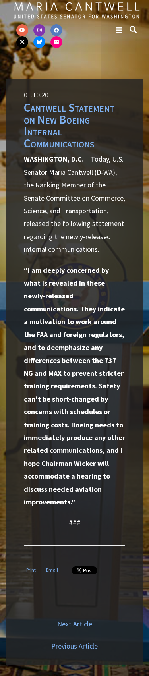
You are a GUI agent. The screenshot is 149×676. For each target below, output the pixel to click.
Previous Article (74, 646)
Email (52, 570)
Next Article (74, 623)
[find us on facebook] (56, 30)
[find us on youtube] (22, 30)
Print (31, 570)
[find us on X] (22, 42)
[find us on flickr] (56, 42)
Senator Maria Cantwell (76, 10)
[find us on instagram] (39, 30)
